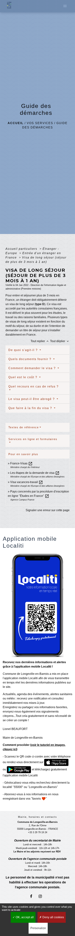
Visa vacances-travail (26, 482)
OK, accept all (24, 917)
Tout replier (40, 341)
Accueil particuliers (21, 248)
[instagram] (42, 896)
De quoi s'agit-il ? (23, 350)
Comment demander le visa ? (32, 368)
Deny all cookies (53, 917)
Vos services (40, 123)
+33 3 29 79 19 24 (37, 832)
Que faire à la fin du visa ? (30, 408)
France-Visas (21, 463)
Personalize (38, 928)
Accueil (15, 123)
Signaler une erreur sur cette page (48, 510)
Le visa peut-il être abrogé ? (32, 399)
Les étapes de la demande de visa (35, 472)
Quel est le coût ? (23, 377)
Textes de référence (23, 427)
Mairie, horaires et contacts (37, 817)
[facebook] (33, 896)
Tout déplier (60, 341)
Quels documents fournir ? (30, 359)
